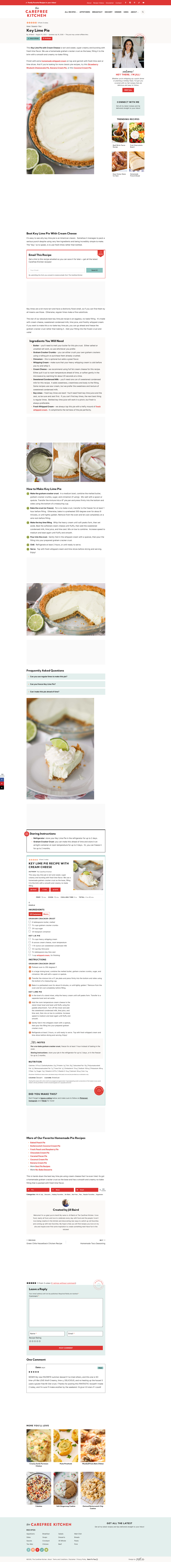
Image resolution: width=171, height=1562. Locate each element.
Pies (80, 1194)
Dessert (109, 12)
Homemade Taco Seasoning (92, 1242)
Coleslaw (39, 1506)
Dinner (118, 12)
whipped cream (43, 955)
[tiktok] (139, 3)
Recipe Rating (35, 1338)
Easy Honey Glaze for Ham (119, 175)
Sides (126, 12)
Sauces (29, 1541)
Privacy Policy (81, 1559)
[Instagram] (130, 3)
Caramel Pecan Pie (38, 1156)
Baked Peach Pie (37, 1142)
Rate (56, 889)
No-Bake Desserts (43, 1170)
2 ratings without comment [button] (63, 1283)
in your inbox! (42, 3)
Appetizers (85, 12)
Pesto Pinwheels (66, 1464)
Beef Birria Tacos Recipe (119, 146)
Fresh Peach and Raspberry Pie (44, 1149)
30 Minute (62, 1541)
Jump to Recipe (34, 38)
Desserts (47, 1194)
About (89, 3)
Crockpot (46, 1541)
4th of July (39, 1194)
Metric (46, 914)
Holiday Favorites (57, 1194)
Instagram (33, 1101)
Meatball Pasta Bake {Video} (93, 1464)
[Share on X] (2, 788)
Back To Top (91, 1559)
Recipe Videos (98, 3)
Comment (34, 1296)
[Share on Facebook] (2, 780)
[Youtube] (143, 3)
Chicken (45, 1544)
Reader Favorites (88, 1194)
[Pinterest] (134, 3)
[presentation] (39, 1445)
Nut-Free (75, 1194)
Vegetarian (99, 1194)
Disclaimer (110, 3)
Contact (119, 3)
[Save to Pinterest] (2, 784)
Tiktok (44, 1101)
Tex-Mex (30, 1544)
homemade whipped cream (54, 61)
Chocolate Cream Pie (39, 1153)
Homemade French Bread (135, 175)
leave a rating (46, 1098)
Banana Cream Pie (58, 68)
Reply (100, 1368)
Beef (60, 1544)
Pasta (76, 1541)
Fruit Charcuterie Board (136, 146)
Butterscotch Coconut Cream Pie (45, 1146)
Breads (76, 1537)
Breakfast (97, 12)
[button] (28, 22)
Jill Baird (31, 34)
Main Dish (78, 1534)
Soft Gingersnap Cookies (66, 1506)
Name (33, 1333)
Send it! (94, 270)
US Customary (35, 914)
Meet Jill (128, 90)
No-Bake (67, 1194)
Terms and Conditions (60, 1559)
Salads (60, 1534)
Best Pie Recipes (42, 1166)
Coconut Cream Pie (82, 68)
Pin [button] (45, 889)
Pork (76, 1544)
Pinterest (84, 1098)
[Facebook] (126, 3)
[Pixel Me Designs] (140, 1559)
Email (71, 1333)
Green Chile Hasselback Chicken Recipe (44, 1242)
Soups (44, 1537)
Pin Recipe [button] (48, 38)
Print (34, 889)
